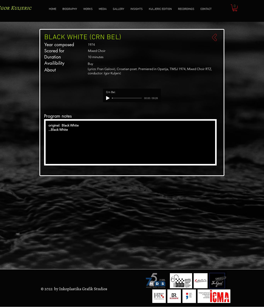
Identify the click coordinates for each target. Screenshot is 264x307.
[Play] (108, 98)
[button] (235, 7)
